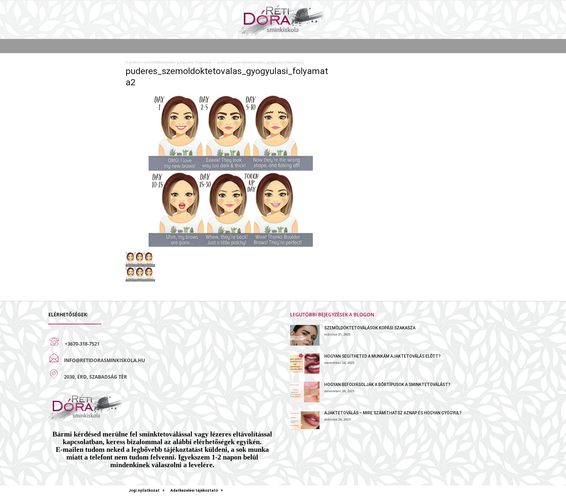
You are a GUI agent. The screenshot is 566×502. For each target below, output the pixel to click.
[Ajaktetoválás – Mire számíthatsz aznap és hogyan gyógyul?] (305, 420)
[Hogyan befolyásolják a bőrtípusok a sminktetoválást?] (305, 392)
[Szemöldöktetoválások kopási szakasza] (305, 335)
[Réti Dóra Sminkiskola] (283, 20)
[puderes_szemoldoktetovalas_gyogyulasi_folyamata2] (228, 246)
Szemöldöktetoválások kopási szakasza (369, 328)
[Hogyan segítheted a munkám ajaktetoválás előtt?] (305, 363)
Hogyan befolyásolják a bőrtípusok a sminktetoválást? (387, 384)
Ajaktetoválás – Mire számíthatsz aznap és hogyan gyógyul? (393, 413)
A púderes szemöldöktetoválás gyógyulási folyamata (169, 62)
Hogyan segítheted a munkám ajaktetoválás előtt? (382, 356)
